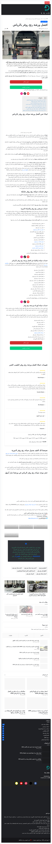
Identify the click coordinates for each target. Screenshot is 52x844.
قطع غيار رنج (25, 169)
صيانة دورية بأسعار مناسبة (37, 248)
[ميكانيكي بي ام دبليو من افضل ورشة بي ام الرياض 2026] (14, 684)
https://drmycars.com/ (33, 518)
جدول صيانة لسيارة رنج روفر (12, 453)
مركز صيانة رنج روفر (41, 573)
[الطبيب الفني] (47, 8)
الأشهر (41, 635)
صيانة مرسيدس (46, 726)
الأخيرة (26, 635)
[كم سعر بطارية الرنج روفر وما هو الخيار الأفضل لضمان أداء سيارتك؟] (10, 609)
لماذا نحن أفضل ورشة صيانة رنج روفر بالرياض (36, 99)
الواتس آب (17, 556)
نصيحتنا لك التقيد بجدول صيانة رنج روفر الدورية (36, 108)
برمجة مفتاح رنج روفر (38, 332)
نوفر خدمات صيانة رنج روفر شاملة (38, 101)
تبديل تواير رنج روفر (39, 245)
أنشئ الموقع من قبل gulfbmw (24, 840)
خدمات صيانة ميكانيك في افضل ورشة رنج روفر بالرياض (35, 104)
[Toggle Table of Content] (44, 98)
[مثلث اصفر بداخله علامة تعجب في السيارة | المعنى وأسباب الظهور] (44, 642)
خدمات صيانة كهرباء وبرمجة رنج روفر (38, 105)
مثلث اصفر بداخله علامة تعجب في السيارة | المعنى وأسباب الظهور (26, 640)
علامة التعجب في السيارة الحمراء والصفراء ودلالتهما (29, 658)
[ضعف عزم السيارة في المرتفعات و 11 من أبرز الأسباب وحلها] (14, 703)
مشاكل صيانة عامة (45, 724)
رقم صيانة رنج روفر (16, 568)
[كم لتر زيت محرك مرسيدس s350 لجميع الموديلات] (37, 703)
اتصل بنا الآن (26, 81)
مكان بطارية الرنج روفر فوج (26, 614)
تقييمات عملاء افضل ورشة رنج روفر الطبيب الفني (35, 107)
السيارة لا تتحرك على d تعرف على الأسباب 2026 (29, 652)
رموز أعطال (46, 737)
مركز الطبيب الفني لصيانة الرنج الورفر (25, 570)
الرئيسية (45, 18)
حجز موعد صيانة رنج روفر (30, 504)
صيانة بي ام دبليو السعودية (43, 728)
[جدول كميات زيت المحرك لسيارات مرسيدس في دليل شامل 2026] (44, 666)
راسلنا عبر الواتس (26, 87)
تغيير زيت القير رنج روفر (38, 229)
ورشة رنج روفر (29, 573)
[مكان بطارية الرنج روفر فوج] (26, 609)
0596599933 (36, 556)
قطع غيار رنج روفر (42, 570)
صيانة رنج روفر (40, 18)
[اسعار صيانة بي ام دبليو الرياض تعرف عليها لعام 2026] (37, 684)
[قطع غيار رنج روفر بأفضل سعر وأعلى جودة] (41, 609)
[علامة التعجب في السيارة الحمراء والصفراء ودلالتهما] (44, 660)
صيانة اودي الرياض (45, 739)
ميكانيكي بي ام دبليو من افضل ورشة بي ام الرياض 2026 (29, 759)
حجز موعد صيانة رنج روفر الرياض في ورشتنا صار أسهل (34, 110)
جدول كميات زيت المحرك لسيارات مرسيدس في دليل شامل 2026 (26, 664)
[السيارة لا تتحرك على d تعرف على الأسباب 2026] (44, 654)
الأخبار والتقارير (46, 731)
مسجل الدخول (39, 629)
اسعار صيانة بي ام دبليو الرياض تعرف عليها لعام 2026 (30, 753)
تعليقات (10, 635)
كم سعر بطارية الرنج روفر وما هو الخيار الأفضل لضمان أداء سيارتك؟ (11, 615)
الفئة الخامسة (46, 735)
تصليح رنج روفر (42, 568)
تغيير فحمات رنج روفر (38, 241)
